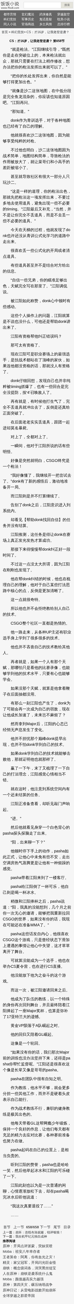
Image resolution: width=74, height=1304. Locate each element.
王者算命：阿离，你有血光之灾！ (29, 1257)
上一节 (18, 1227)
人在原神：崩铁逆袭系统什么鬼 (27, 1274)
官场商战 (28, 24)
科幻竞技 (10, 19)
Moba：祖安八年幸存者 (21, 1252)
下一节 (45, 1227)
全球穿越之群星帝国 (19, 1296)
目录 (67, 1227)
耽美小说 (63, 19)
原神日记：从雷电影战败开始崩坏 (29, 1290)
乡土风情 (45, 24)
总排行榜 (63, 24)
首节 (6, 1227)
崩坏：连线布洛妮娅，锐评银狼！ (39, 1232)
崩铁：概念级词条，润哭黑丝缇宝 (29, 1268)
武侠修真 (45, 14)
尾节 (57, 1227)
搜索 (67, 5)
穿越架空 (63, 14)
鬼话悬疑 (45, 19)
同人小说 (10, 24)
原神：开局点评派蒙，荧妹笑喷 (27, 1246)
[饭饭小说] (10, 5)
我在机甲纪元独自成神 (31, 1236)
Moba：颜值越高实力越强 (23, 1279)
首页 (5, 32)
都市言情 (10, 14)
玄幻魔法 (28, 14)
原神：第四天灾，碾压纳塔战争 (27, 1285)
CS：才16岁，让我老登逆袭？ (47, 32)
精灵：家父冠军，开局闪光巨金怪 (29, 1263)
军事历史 (28, 19)
